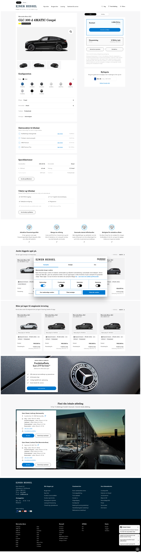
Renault (61, 524)
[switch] (61, 285)
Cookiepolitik (104, 490)
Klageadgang (75, 500)
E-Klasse (18, 538)
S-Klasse (39, 544)
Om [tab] (95, 265)
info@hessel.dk (24, 494)
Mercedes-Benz (21, 524)
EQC (17, 544)
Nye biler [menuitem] (46, 6)
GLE (38, 538)
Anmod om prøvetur (95, 49)
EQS (38, 526)
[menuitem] (103, 6)
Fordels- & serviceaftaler (50, 495)
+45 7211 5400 (28, 457)
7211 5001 (23, 492)
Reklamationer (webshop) (79, 510)
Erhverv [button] (24, 2)
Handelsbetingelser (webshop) (80, 508)
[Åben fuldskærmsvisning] (70, 31)
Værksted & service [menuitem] (72, 6)
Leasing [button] (103, 14)
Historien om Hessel (106, 493)
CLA (17, 536)
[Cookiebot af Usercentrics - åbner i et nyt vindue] (98, 259)
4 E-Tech (61, 526)
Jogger (107, 528)
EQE (17, 546)
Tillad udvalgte (70, 292)
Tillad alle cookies (94, 292)
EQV (38, 528)
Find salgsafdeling (77, 493)
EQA (17, 540)
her (76, 276)
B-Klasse (18, 532)
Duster (106, 526)
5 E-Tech (61, 528)
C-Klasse (18, 534)
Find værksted (76, 495)
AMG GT (18, 528)
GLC (38, 536)
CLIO (60, 534)
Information (104, 508)
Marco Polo (40, 542)
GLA (38, 532)
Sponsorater (104, 505)
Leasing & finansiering (50, 503)
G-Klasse (39, 530)
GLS (38, 540)
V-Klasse (39, 546)
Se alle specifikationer (26, 179)
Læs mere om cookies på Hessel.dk (88, 276)
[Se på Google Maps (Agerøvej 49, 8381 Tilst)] (38, 445)
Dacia (106, 524)
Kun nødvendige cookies (47, 292)
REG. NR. (99, 79)
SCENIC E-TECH (63, 538)
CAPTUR (61, 532)
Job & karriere (104, 495)
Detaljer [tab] (70, 265)
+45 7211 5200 (28, 428)
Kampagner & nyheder (50, 500)
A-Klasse (18, 526)
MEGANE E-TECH (63, 536)
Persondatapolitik (105, 500)
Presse (102, 503)
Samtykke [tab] (46, 265)
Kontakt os (114, 49)
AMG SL (18, 530)
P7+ (83, 530)
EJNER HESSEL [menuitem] (26, 6)
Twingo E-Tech (63, 540)
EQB (17, 542)
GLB (38, 534)
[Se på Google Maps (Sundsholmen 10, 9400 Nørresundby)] (45, 416)
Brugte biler (47, 490)
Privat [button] (19, 2)
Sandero (107, 530)
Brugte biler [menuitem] (54, 6)
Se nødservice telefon (30, 431)
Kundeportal (75, 503)
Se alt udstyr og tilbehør (27, 212)
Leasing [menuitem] (62, 6)
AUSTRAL (61, 530)
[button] (46, 79)
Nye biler (46, 493)
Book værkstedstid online (79, 490)
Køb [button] (90, 14)
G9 (82, 528)
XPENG (84, 524)
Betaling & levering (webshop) (80, 505)
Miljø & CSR (104, 498)
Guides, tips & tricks (49, 498)
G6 (82, 526)
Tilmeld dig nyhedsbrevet (51, 505)
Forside (17, 9)
